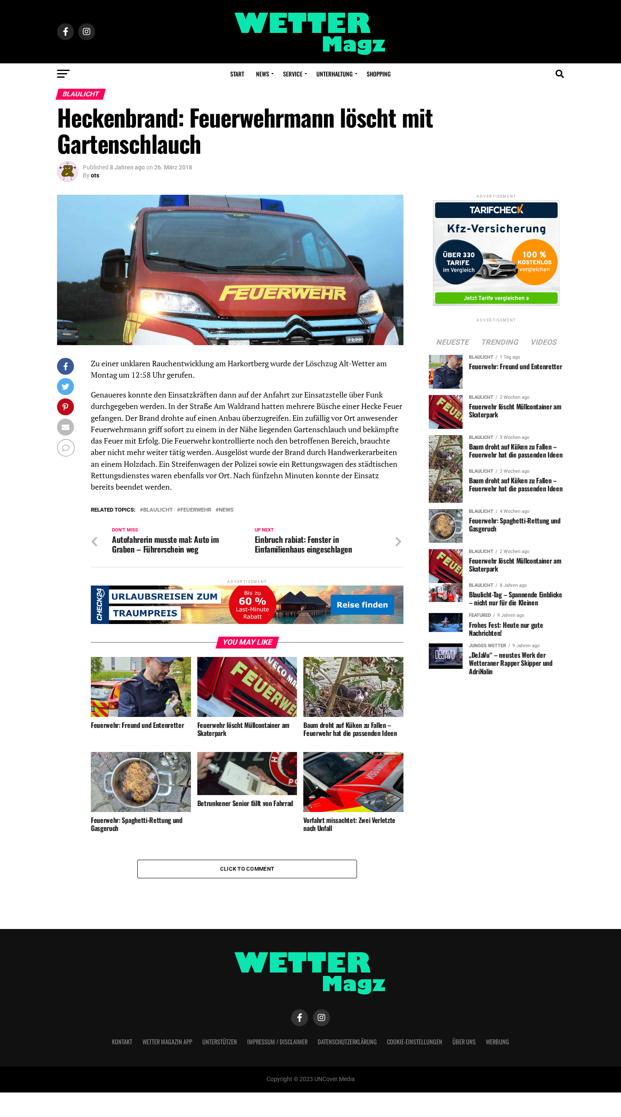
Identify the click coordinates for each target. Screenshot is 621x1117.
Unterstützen (219, 1041)
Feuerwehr (195, 510)
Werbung (497, 1041)
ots (95, 175)
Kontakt (122, 1041)
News (262, 73)
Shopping (379, 73)
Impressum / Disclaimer (277, 1041)
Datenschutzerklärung (347, 1041)
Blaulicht (158, 510)
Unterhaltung (334, 73)
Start (237, 73)
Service (292, 73)
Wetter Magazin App (167, 1041)
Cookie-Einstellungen (414, 1041)
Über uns (464, 1041)
